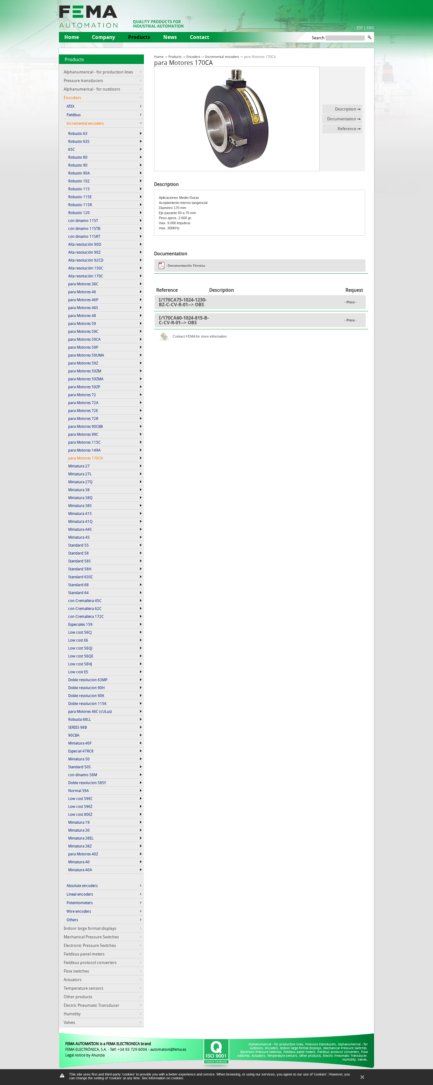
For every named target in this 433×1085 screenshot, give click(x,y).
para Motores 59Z (83, 362)
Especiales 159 (80, 624)
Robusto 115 (79, 188)
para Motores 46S (83, 307)
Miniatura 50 (79, 758)
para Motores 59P (83, 347)
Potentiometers (80, 902)
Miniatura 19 (79, 822)
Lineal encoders (80, 894)
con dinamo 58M (82, 774)
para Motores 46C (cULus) (90, 711)
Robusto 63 (77, 133)
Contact (199, 37)
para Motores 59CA (84, 339)
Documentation (341, 119)
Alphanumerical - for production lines (98, 72)
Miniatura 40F (80, 743)
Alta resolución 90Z (84, 252)
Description (345, 109)
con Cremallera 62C (84, 608)
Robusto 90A (79, 172)
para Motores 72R (83, 418)
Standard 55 (78, 545)
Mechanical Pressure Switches (91, 937)
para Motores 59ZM (84, 370)
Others (72, 919)
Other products (78, 996)
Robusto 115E (80, 196)
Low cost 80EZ (80, 814)
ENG (370, 27)
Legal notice (75, 1054)
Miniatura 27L (80, 473)
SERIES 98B (77, 727)
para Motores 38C (83, 283)
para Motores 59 (82, 323)
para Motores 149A (84, 450)
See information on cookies (162, 1078)
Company (103, 37)
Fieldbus (74, 114)
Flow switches (76, 971)
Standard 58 (78, 552)
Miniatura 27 (79, 465)
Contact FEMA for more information (200, 336)
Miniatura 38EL (81, 838)
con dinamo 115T (83, 220)
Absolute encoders (82, 885)
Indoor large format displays (90, 928)
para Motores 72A (83, 402)
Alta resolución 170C (85, 275)
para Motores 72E (83, 410)
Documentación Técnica (186, 265)
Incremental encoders (222, 56)
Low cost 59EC (80, 798)
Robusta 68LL (79, 719)
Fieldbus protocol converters (90, 962)
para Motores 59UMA (86, 355)
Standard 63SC (80, 576)
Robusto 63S (78, 141)
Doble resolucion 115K (87, 703)
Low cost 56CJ (80, 632)
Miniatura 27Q (80, 481)
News (170, 37)
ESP (360, 27)
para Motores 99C (83, 434)
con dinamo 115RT (84, 236)
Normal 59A (78, 790)
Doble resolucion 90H (86, 687)
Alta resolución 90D (84, 244)
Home (71, 37)
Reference (347, 128)
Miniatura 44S (80, 529)
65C (71, 149)
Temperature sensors (83, 988)
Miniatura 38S (80, 505)
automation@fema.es (168, 1049)
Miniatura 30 (79, 830)
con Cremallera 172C (86, 616)
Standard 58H (79, 568)
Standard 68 (78, 584)
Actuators (72, 979)
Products (74, 59)
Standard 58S (79, 560)
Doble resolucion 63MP (87, 679)
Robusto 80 (77, 157)
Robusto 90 (77, 165)
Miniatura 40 (79, 861)
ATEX (70, 106)
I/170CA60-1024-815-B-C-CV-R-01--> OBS (184, 320)
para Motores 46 (82, 291)
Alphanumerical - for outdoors (92, 89)
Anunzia (98, 1054)
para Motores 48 (82, 315)
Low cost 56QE (80, 655)
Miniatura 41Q (80, 521)
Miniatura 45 (79, 537)
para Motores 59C (83, 331)
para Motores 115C (84, 442)
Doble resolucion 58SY (87, 782)
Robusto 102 (79, 180)
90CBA (73, 735)
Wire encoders (79, 911)
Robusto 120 (79, 212)
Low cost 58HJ (80, 663)
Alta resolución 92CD (85, 260)
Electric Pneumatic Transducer (91, 1005)
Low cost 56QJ (80, 647)
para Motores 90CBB (85, 426)
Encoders (193, 56)
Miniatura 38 (79, 489)
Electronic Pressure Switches (90, 945)
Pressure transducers (83, 80)
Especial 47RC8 (81, 750)
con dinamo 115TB (84, 228)
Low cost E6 (78, 640)
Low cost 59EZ (80, 806)
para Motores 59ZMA (85, 378)
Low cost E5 (78, 671)
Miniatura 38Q (80, 497)
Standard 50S (79, 766)
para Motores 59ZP (84, 386)
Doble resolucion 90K (86, 695)
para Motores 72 (82, 394)
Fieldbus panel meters (84, 954)
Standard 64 (78, 592)
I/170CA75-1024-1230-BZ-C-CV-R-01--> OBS (183, 302)
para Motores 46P (83, 299)
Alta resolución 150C (85, 267)
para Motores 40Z (83, 853)
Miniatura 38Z (80, 845)
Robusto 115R (80, 204)
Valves (69, 1022)
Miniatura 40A (80, 869)
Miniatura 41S (80, 513)
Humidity (72, 1014)
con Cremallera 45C (84, 600)
